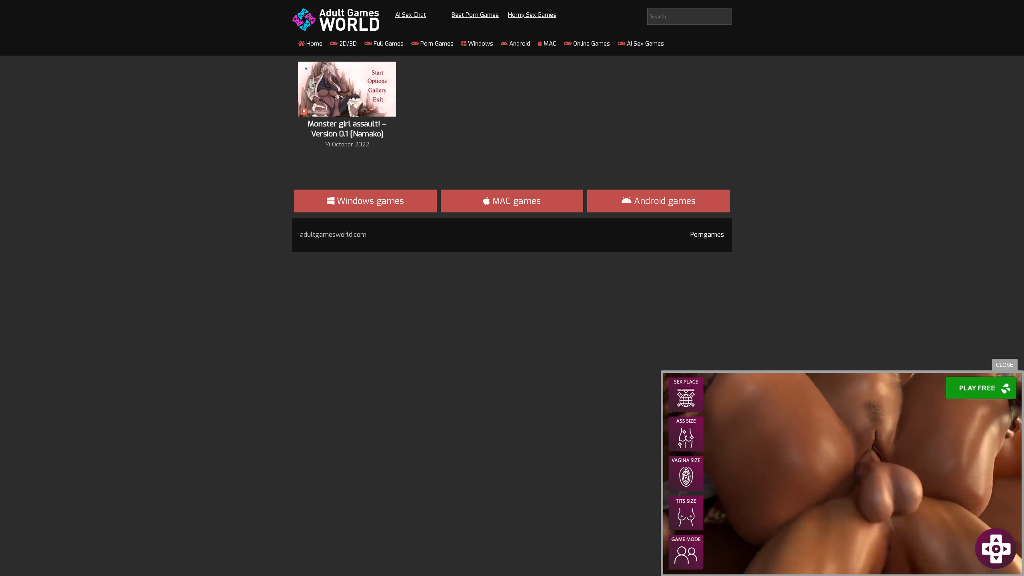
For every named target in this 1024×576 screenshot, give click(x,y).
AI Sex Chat (410, 15)
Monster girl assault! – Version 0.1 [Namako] (347, 129)
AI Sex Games (644, 44)
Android (519, 44)
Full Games (388, 44)
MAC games (515, 201)
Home (313, 44)
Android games (664, 201)
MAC (549, 44)
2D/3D (347, 44)
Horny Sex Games (532, 15)
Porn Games (436, 44)
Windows (479, 44)
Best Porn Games (475, 15)
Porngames (707, 234)
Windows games (369, 201)
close (1005, 365)
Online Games (591, 44)
